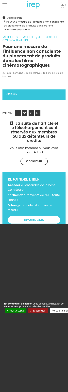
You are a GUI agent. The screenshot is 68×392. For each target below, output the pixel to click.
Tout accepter (16, 310)
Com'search (14, 17)
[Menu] (5, 5)
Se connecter (34, 161)
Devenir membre (34, 219)
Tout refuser (39, 310)
